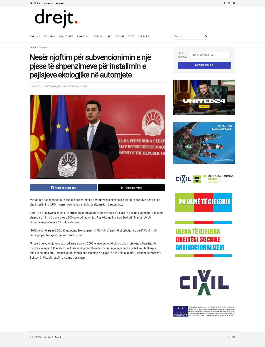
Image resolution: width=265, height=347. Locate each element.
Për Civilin (35, 3)
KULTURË (143, 36)
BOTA (131, 36)
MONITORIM (66, 36)
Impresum (48, 3)
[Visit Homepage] (56, 18)
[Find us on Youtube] (234, 3)
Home (33, 47)
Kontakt (60, 3)
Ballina (35, 36)
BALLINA (62, 86)
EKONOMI (83, 36)
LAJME (83, 86)
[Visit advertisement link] (204, 97)
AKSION (119, 36)
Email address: (182, 55)
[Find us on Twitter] (229, 3)
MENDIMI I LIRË (101, 36)
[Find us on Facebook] (224, 3)
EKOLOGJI (73, 86)
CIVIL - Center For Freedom (51, 337)
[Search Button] (205, 36)
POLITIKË (49, 36)
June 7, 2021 (36, 86)
